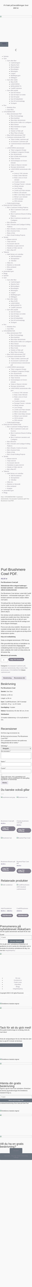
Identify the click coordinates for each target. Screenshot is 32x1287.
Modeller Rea (11, 107)
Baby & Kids (11, 233)
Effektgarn (14, 77)
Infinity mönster (19, 186)
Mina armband (11, 267)
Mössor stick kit (12, 239)
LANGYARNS (15, 84)
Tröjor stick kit (11, 241)
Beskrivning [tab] (7, 678)
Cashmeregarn (15, 63)
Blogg (5, 273)
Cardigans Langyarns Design (20, 152)
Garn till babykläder (17, 99)
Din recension (6, 751)
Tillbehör (6, 252)
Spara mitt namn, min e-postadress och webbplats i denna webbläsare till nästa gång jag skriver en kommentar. (15, 778)
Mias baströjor (15, 118)
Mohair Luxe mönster (20, 197)
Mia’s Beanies (11, 222)
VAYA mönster (18, 199)
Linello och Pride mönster (22, 190)
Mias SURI (14, 82)
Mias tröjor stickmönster (18, 120)
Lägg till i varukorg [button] (5, 828)
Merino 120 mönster (20, 192)
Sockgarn (14, 103)
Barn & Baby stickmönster (19, 156)
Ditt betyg (4, 746)
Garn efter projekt (12, 90)
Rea (5, 105)
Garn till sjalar (15, 97)
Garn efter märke (12, 80)
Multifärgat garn (15, 75)
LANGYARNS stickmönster (15, 148)
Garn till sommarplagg (18, 101)
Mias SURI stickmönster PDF (16, 135)
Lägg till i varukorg (16, 659)
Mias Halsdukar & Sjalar (18, 126)
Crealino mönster (19, 182)
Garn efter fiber (11, 60)
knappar (9, 269)
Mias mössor (15, 124)
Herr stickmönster (16, 154)
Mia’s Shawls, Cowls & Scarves (17, 229)
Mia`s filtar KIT (11, 250)
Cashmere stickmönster (8, 668)
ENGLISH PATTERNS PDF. (12, 205)
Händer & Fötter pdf (17, 131)
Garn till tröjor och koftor (18, 94)
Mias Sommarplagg (17, 116)
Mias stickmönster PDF (14, 114)
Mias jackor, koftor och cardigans (21, 122)
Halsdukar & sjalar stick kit (15, 246)
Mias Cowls (14, 129)
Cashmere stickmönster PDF (16, 137)
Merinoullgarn (15, 67)
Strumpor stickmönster (18, 167)
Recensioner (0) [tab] (19, 678)
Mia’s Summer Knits (13, 231)
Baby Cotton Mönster (20, 175)
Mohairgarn (14, 71)
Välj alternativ (7, 915)
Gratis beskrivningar (13, 203)
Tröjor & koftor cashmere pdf (19, 139)
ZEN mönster (18, 201)
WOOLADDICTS (16, 86)
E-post (3, 768)
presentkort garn (9, 271)
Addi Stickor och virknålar (15, 254)
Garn (5, 58)
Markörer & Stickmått (13, 265)
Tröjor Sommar (15, 158)
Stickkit (6, 237)
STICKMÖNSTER (9, 112)
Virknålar (13, 260)
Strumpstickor (15, 258)
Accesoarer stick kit (13, 243)
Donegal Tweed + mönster (22, 184)
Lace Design (18, 188)
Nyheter (6, 56)
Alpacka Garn (15, 65)
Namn (3, 761)
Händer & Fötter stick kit (14, 248)
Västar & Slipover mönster (19, 165)
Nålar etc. (10, 263)
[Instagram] (7, 974)
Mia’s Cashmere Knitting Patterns (17, 207)
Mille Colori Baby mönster (22, 195)
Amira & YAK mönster (21, 173)
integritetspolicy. (10, 950)
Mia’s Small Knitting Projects (16, 235)
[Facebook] (2, 974)
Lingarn (13, 73)
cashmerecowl (5, 672)
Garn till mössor (16, 92)
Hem (2, 497)
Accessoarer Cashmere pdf (19, 141)
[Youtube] (12, 974)
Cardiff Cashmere (16, 88)
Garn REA (10, 109)
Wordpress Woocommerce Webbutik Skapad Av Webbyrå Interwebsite (15, 995)
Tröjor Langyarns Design (18, 150)
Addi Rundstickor (16, 256)
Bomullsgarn (15, 69)
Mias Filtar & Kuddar (17, 133)
